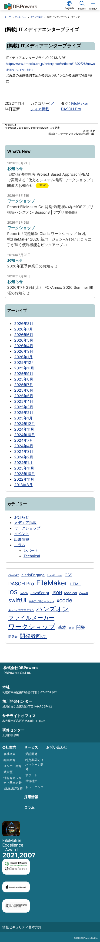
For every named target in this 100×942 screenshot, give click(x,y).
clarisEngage (33, 575)
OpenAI (83, 593)
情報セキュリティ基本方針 (21, 927)
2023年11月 (24, 468)
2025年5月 (23, 395)
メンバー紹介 (12, 766)
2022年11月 (24, 479)
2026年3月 (23, 351)
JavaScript (39, 592)
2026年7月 (23, 329)
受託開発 (31, 754)
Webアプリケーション (41, 601)
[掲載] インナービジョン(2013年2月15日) (71, 132)
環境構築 (31, 781)
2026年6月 (23, 334)
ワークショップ (27, 528)
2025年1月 (23, 418)
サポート (31, 775)
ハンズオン (52, 609)
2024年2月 (23, 457)
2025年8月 (23, 379)
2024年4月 (23, 446)
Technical (31, 556)
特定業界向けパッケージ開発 (34, 764)
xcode (64, 600)
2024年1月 (23, 462)
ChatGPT (13, 575)
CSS (68, 575)
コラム (19, 544)
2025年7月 (23, 384)
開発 (80, 627)
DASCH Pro (71, 109)
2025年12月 (24, 362)
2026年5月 (23, 340)
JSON (57, 592)
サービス (31, 747)
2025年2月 (23, 412)
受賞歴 (8, 772)
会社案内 (9, 747)
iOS (12, 592)
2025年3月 (23, 407)
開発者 (12, 636)
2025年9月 (23, 373)
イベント (21, 533)
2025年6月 (23, 390)
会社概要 (9, 754)
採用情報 (31, 797)
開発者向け (33, 635)
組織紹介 (9, 760)
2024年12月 (24, 423)
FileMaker (79, 103)
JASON (24, 593)
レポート (30, 550)
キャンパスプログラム (21, 610)
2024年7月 (23, 440)
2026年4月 (23, 345)
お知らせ (21, 517)
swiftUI (17, 600)
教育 (71, 628)
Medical (70, 593)
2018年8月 (23, 484)
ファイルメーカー (31, 617)
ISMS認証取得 (13, 788)
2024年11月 (24, 429)
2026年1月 (23, 357)
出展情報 (21, 539)
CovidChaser (54, 575)
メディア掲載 (25, 522)
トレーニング (34, 787)
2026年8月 (23, 323)
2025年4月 (23, 401)
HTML (75, 584)
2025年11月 (24, 368)
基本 (62, 627)
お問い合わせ (56, 747)
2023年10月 (24, 473)
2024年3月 (23, 451)
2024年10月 (24, 434)
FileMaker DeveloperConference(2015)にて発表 (32, 126)
